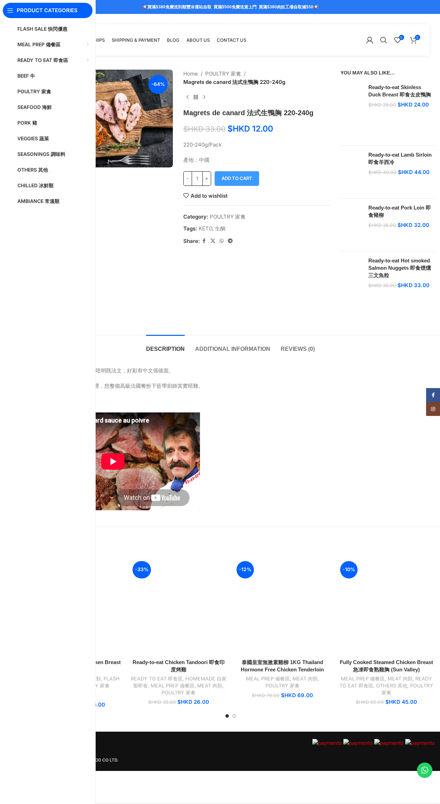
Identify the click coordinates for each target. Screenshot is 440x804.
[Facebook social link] (204, 241)
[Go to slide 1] (227, 716)
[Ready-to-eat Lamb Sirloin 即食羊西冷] (352, 172)
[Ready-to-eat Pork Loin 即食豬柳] (352, 225)
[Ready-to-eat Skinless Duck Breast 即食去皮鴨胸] (352, 112)
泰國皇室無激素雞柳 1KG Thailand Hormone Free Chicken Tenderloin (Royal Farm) (282, 669)
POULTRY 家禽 (223, 73)
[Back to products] (196, 97)
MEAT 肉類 (209, 685)
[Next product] (204, 97)
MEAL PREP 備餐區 (172, 685)
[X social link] (212, 241)
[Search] (384, 40)
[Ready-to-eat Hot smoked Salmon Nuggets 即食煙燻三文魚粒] (352, 289)
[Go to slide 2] (234, 716)
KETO (205, 228)
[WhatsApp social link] (221, 241)
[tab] (165, 345)
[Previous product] (187, 97)
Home (190, 73)
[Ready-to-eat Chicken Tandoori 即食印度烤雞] (178, 607)
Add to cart (237, 178)
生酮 (220, 228)
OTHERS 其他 (391, 685)
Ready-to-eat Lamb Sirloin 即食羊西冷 (400, 158)
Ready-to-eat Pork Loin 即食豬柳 (399, 211)
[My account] (370, 40)
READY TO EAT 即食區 (157, 678)
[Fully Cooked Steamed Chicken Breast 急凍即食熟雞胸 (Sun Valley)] (386, 607)
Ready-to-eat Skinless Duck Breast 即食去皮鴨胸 (399, 90)
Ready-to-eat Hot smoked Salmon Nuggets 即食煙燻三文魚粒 (399, 268)
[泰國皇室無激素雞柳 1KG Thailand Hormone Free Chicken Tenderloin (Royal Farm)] (282, 607)
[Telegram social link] (230, 241)
